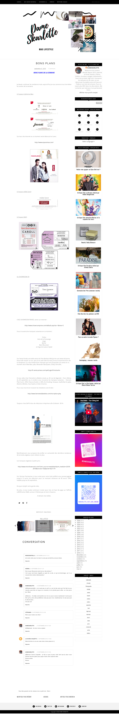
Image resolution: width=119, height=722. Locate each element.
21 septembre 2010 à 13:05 (44, 625)
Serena (27, 568)
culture (88, 602)
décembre (80, 555)
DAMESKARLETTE (29, 586)
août (78, 563)
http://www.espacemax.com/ (44, 142)
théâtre (88, 633)
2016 (78, 541)
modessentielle (30, 555)
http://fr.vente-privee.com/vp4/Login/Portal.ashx (44, 370)
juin (78, 567)
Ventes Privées (47, 512)
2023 (78, 527)
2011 (78, 551)
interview (89, 614)
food (89, 608)
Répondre (27, 561)
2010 (78, 553)
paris (88, 624)
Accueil (45, 697)
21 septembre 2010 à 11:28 (44, 586)
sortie (88, 630)
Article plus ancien (66, 697)
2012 (78, 549)
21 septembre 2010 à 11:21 (37, 568)
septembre (80, 561)
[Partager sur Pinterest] (22, 503)
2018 (78, 537)
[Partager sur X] (18, 503)
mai (78, 569)
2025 (78, 523)
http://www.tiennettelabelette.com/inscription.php (44, 394)
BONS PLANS (45, 63)
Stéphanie (28, 612)
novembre (80, 557)
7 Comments (51, 68)
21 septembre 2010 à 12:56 (39, 612)
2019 (78, 535)
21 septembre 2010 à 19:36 (44, 639)
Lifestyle (88, 583)
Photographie (88, 586)
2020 (78, 533)
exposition (88, 605)
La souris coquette (31, 639)
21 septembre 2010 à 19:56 (44, 652)
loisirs (88, 617)
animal (88, 592)
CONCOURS (88, 580)
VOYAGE (88, 589)
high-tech (89, 611)
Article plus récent (25, 697)
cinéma (88, 599)
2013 (78, 547)
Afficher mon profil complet (88, 93)
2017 (78, 539)
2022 (78, 529)
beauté (88, 595)
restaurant (88, 627)
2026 (78, 521)
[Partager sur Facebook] (26, 503)
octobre (79, 559)
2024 (78, 525)
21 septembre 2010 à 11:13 (42, 555)
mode (88, 621)
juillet (79, 565)
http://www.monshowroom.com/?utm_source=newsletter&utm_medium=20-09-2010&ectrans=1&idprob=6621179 (44, 468)
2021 (78, 531)
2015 (78, 543)
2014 (78, 545)
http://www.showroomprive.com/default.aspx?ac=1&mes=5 (44, 325)
